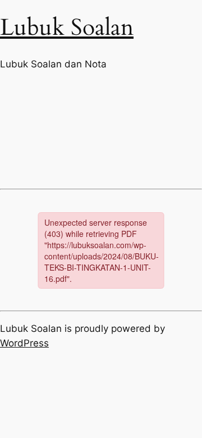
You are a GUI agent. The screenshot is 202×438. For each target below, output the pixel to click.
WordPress (24, 343)
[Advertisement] (101, 129)
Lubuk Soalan (67, 27)
